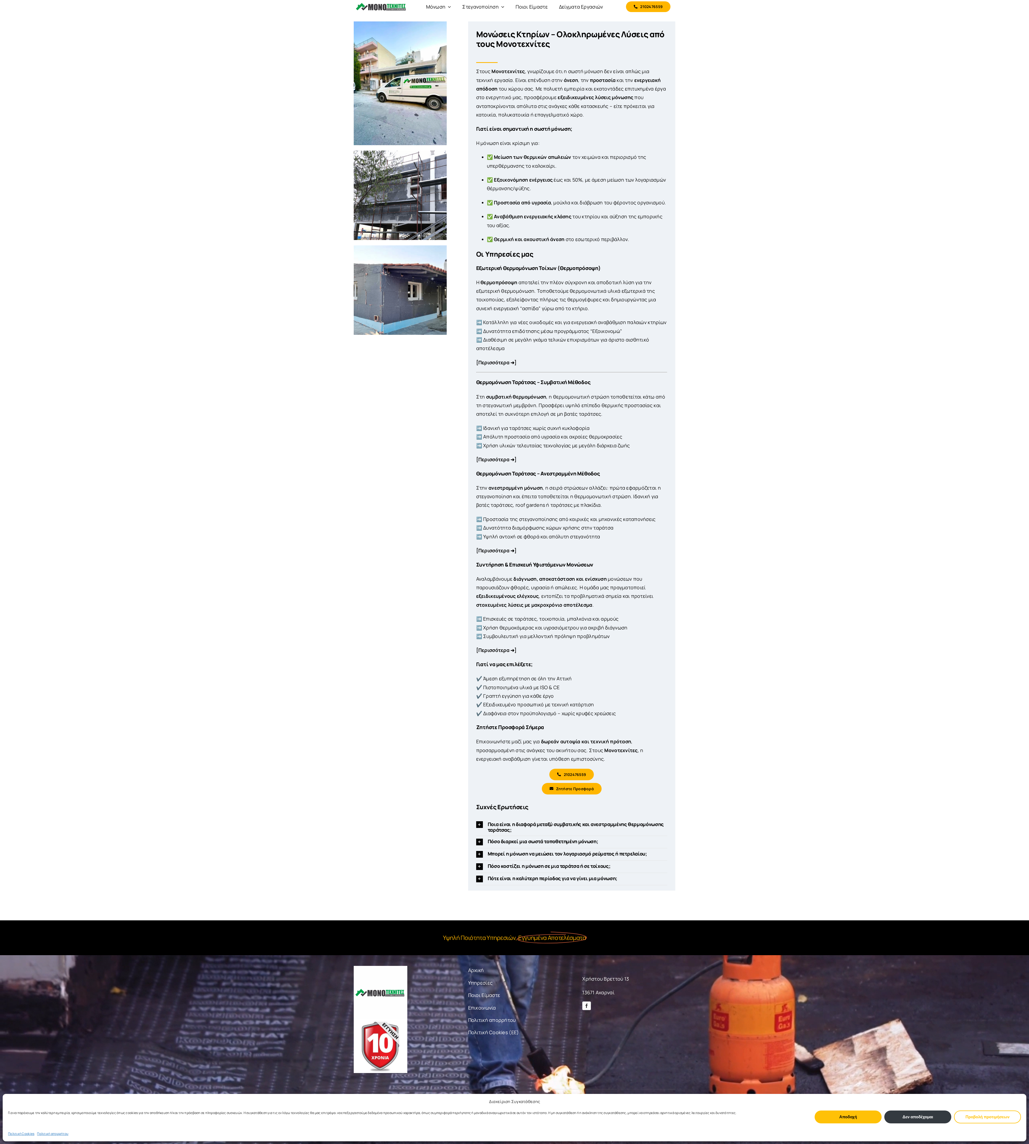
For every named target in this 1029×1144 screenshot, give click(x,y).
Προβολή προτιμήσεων (987, 1117)
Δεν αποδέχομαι (918, 1117)
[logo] (380, 968)
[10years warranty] (380, 1022)
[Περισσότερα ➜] (496, 362)
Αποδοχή (848, 1117)
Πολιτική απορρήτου (52, 1133)
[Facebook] (586, 1006)
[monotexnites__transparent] (381, 3)
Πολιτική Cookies (21, 1133)
